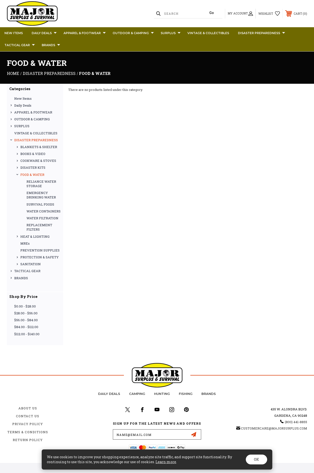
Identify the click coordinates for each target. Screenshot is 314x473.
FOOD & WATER (32, 174)
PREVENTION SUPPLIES (40, 250)
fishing (186, 394)
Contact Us (27, 416)
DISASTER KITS (32, 167)
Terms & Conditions (27, 432)
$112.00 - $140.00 (26, 334)
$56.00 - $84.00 (26, 320)
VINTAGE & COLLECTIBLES (208, 33)
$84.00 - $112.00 (26, 327)
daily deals (109, 394)
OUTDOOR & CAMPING (131, 33)
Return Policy (28, 440)
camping (137, 394)
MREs (25, 243)
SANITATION (30, 264)
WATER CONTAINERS (43, 211)
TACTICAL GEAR (17, 45)
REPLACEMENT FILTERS (39, 227)
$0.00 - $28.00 (25, 306)
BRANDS (48, 45)
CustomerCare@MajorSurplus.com (274, 428)
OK (256, 459)
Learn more (166, 461)
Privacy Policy (27, 424)
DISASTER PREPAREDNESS (259, 33)
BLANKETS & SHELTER (38, 147)
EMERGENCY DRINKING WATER (41, 195)
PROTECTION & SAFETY (39, 257)
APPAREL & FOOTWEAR (82, 33)
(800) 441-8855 (296, 422)
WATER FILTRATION (42, 218)
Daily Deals (42, 33)
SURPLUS (168, 33)
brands (208, 394)
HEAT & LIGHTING (35, 236)
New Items (13, 33)
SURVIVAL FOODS (40, 204)
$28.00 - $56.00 (26, 313)
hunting (162, 394)
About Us (27, 408)
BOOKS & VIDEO (32, 154)
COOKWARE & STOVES (38, 160)
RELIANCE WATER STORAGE (41, 183)
